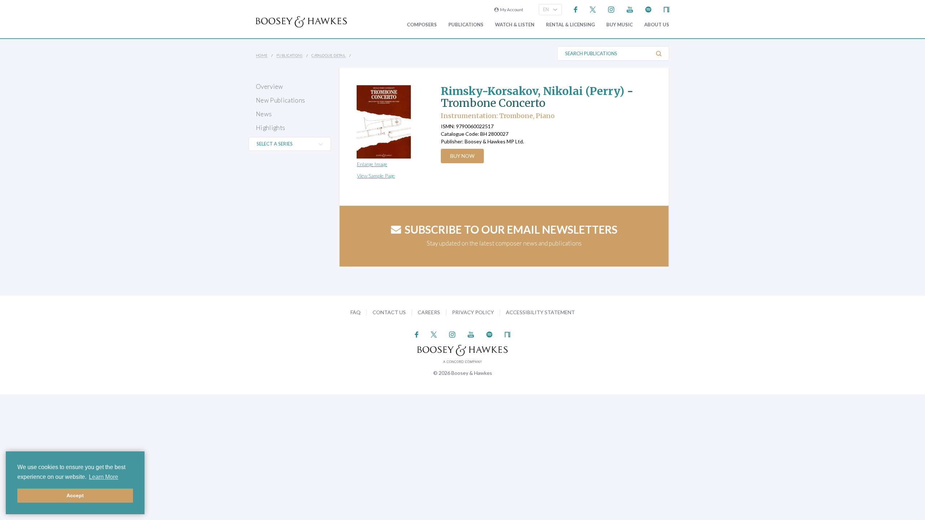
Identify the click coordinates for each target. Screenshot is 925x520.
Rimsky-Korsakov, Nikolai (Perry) (532, 91)
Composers (422, 24)
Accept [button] (75, 495)
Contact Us (389, 312)
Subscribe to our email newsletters (511, 229)
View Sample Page (376, 176)
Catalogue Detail (328, 55)
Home (262, 55)
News (264, 114)
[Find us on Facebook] (576, 9)
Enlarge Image (372, 164)
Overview (269, 86)
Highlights (270, 127)
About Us (656, 24)
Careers (429, 312)
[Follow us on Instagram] (611, 9)
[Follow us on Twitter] (593, 9)
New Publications (280, 100)
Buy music (619, 24)
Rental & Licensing (570, 24)
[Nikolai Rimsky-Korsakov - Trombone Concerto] (392, 122)
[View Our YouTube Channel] (630, 9)
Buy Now (462, 156)
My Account (511, 9)
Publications (465, 24)
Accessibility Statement (540, 312)
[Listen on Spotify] (648, 9)
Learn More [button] (103, 477)
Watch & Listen (514, 24)
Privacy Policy (473, 312)
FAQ (355, 312)
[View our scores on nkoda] (666, 9)
